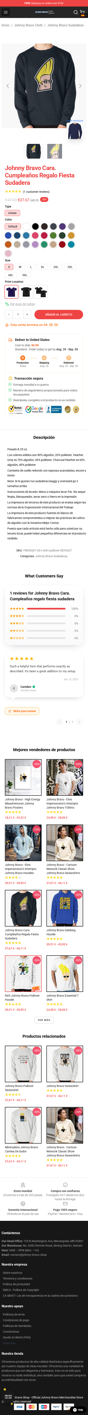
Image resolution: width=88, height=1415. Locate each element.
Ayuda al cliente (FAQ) (17, 1337)
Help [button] (80, 1409)
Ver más (44, 1020)
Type (8, 206)
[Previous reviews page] (59, 722)
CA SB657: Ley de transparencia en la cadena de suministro (40, 1295)
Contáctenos (11, 1331)
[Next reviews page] (79, 722)
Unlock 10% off (8, 1397)
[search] (75, 12)
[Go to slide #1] (33, 151)
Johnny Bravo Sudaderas (65, 25)
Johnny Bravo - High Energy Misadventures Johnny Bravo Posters (22, 803)
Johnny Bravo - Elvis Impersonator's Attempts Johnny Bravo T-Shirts (62, 803)
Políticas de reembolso (17, 1326)
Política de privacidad (16, 1284)
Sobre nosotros (12, 1272)
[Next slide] (80, 86)
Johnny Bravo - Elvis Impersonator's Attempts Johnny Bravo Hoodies (20, 869)
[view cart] (82, 12)
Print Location (14, 281)
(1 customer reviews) (36, 191)
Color (8, 219)
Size (7, 260)
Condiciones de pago (16, 1320)
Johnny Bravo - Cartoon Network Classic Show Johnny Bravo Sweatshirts (63, 869)
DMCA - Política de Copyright (21, 1290)
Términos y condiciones (17, 1278)
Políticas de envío (14, 1314)
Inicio (5, 25)
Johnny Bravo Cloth (28, 25)
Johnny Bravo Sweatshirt (62, 1086)
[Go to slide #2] (54, 151)
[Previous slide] (8, 86)
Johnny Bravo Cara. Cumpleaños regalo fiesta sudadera (22, 934)
